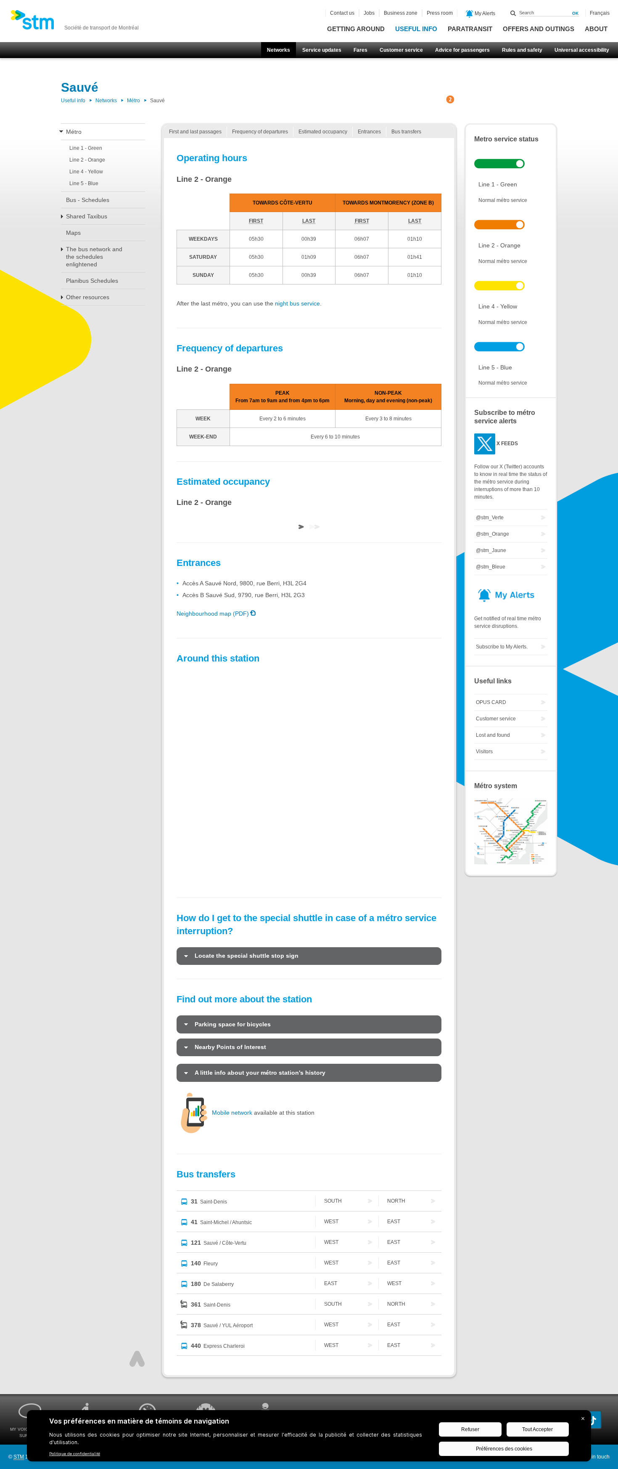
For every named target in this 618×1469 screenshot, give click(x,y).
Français (600, 13)
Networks (278, 50)
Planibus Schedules (92, 280)
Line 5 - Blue (83, 183)
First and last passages (195, 132)
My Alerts (484, 13)
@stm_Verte (490, 518)
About (596, 28)
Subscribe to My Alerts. (502, 647)
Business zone (400, 13)
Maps (73, 232)
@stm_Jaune (491, 550)
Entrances (369, 132)
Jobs (369, 13)
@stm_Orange (492, 534)
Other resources (87, 297)
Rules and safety (522, 50)
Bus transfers (406, 132)
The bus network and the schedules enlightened (94, 257)
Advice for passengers (462, 50)
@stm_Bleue (490, 567)
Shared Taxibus (86, 216)
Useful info (416, 28)
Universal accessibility (582, 50)
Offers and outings (538, 28)
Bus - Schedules (87, 200)
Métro (133, 101)
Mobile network (232, 1112)
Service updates (321, 50)
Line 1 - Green (85, 148)
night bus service (297, 303)
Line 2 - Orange (87, 160)
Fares (360, 50)
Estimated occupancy (322, 132)
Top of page (137, 1359)
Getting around (356, 28)
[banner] (75, 22)
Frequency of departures (260, 132)
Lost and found (493, 735)
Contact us (342, 13)
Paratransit (470, 28)
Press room (440, 13)
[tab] (309, 956)
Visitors (484, 751)
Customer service (401, 50)
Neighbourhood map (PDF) (213, 613)
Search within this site (513, 13)
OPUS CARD (491, 702)
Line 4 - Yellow (86, 172)
